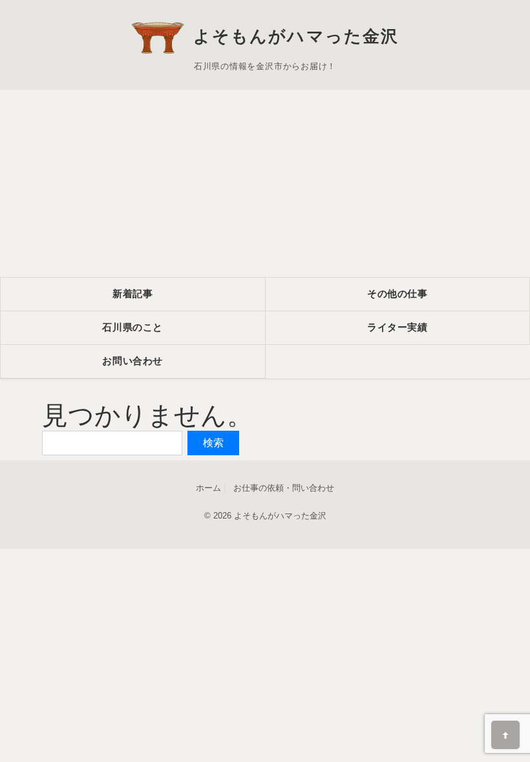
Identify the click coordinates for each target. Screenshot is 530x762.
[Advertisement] (265, 180)
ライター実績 (397, 327)
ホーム (208, 488)
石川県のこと (132, 327)
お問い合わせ (132, 360)
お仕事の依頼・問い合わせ (283, 488)
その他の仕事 (397, 293)
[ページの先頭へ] (505, 735)
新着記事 (132, 293)
